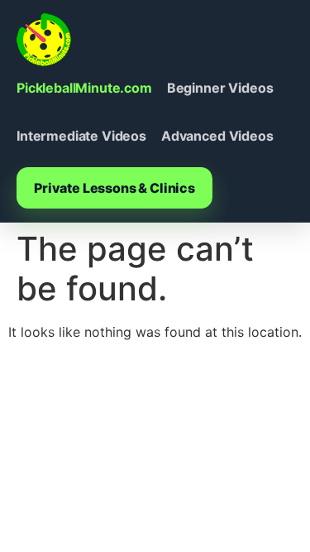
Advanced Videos (217, 135)
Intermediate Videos (81, 135)
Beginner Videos (220, 87)
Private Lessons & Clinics (114, 188)
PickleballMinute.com (84, 87)
